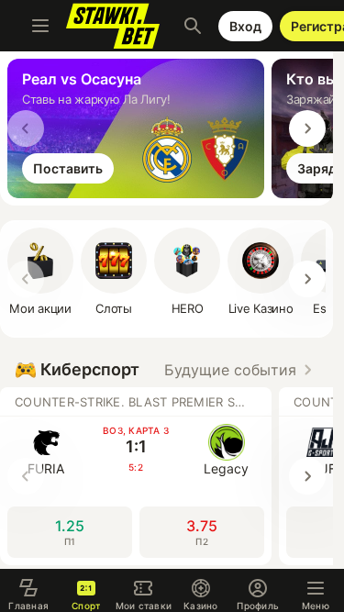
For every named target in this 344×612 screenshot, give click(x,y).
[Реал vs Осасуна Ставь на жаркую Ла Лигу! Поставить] (139, 193)
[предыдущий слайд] (25, 128)
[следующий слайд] (307, 128)
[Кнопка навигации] (40, 25)
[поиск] (192, 25)
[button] (187, 272)
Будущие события (230, 370)
